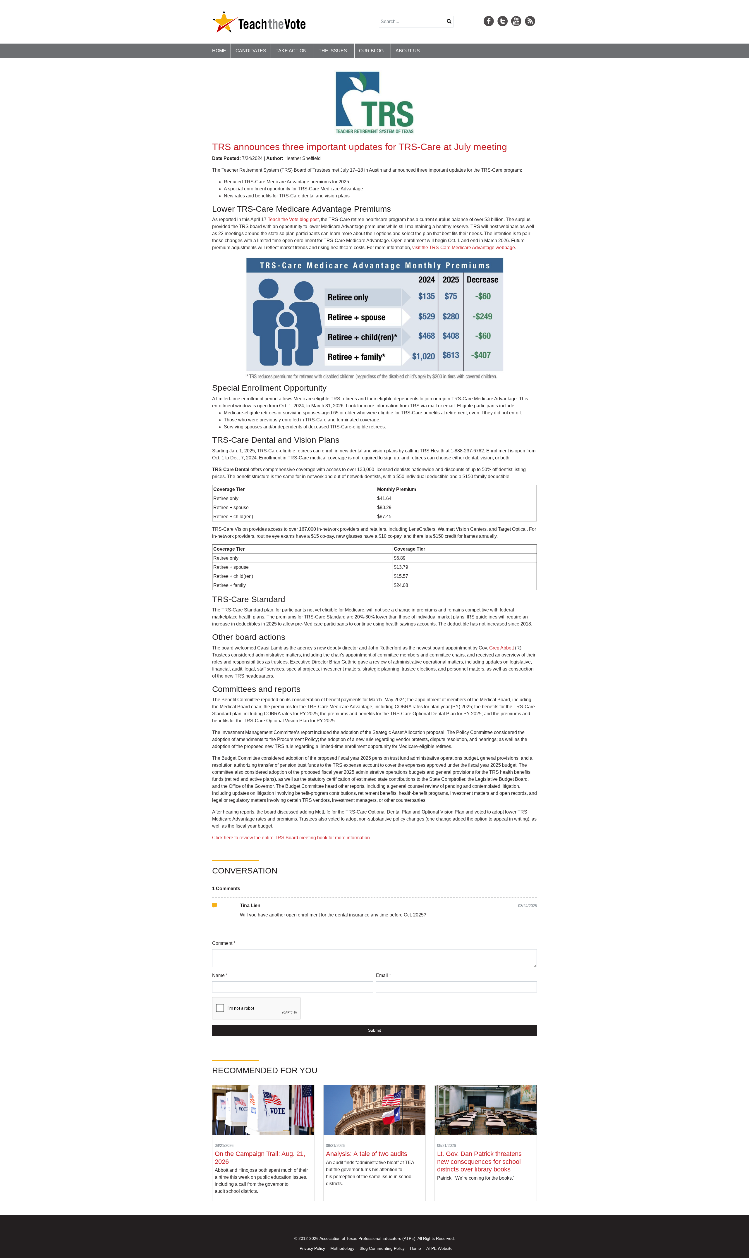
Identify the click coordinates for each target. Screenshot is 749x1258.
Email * (383, 975)
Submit (374, 1030)
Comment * (223, 943)
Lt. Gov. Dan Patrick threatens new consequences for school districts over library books (479, 1161)
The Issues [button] (333, 50)
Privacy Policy (312, 1248)
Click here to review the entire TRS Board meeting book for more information (291, 837)
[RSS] (531, 14)
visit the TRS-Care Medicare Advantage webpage (463, 247)
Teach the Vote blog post (293, 219)
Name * (220, 975)
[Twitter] (503, 14)
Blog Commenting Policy (382, 1248)
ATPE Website (439, 1248)
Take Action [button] (291, 50)
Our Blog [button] (371, 50)
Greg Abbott (501, 647)
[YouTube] (517, 14)
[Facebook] (490, 14)
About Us (408, 50)
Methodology (342, 1248)
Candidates (251, 50)
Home (219, 50)
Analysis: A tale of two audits (367, 1153)
